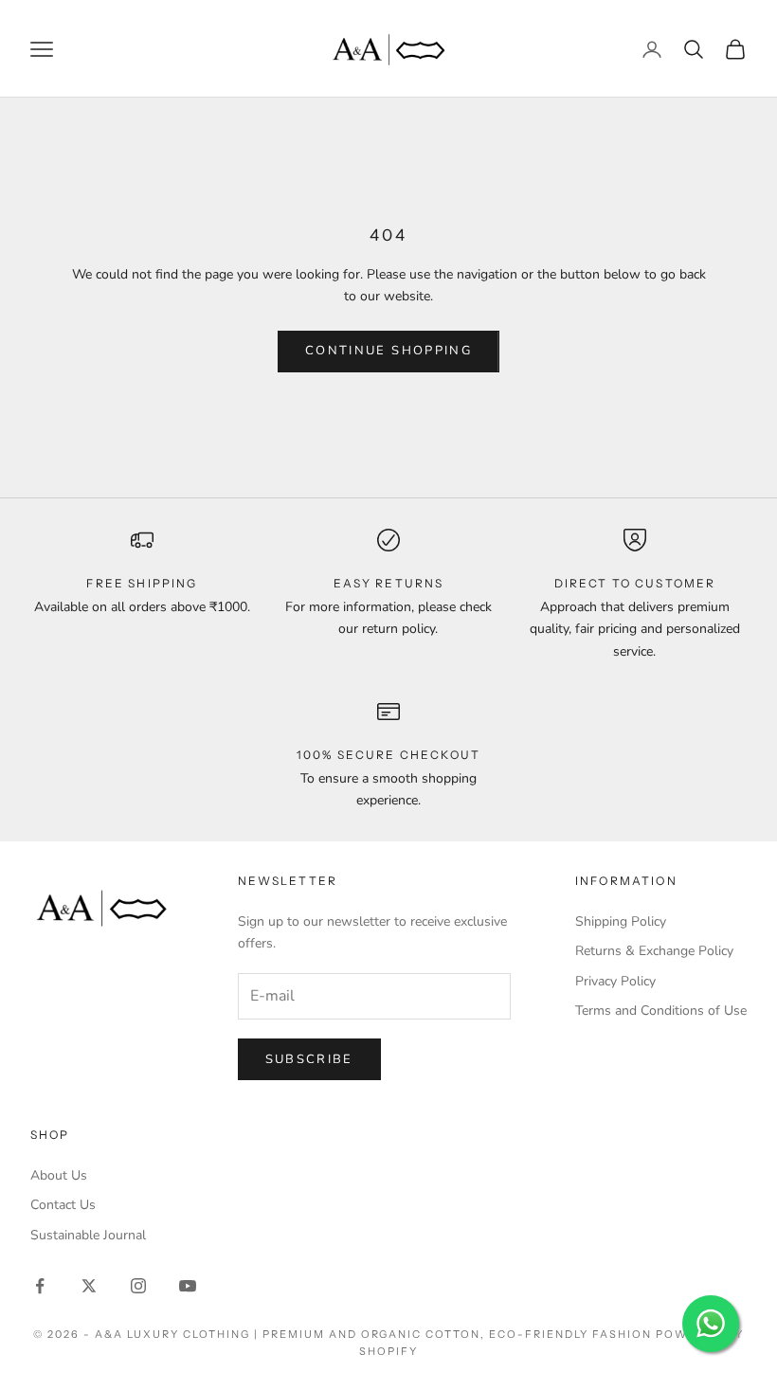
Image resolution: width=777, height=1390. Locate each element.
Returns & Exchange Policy (654, 951)
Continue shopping (388, 350)
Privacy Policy (615, 981)
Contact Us (63, 1205)
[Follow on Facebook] (39, 1285)
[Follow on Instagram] (138, 1285)
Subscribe (309, 1059)
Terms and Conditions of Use (661, 1011)
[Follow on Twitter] (89, 1285)
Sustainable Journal (88, 1235)
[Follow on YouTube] (187, 1285)
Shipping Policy (620, 921)
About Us (58, 1175)
